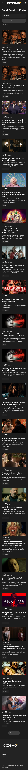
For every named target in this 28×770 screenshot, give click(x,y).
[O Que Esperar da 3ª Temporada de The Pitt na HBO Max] (14, 703)
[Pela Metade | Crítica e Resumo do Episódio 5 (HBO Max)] (14, 426)
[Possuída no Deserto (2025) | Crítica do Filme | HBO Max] (14, 73)
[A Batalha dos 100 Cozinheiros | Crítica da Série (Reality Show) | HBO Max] (14, 107)
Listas (4, 62)
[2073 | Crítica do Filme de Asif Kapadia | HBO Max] (14, 565)
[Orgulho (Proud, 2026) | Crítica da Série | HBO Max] (14, 252)
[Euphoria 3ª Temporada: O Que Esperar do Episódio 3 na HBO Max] (14, 634)
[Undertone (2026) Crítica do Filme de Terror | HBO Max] (14, 145)
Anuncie (4, 756)
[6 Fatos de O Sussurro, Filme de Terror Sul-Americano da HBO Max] (14, 321)
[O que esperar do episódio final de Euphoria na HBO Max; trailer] (14, 390)
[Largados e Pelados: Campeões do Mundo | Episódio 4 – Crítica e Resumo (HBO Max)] (14, 216)
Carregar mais (14, 733)
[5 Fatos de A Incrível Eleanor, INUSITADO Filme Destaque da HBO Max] (14, 180)
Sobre (3, 752)
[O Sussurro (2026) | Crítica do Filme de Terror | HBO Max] (14, 355)
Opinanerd (5, 96)
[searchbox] (14, 16)
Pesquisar (14, 21)
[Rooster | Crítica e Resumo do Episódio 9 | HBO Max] (14, 495)
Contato (4, 754)
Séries (4, 415)
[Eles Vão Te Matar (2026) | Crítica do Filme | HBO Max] (14, 287)
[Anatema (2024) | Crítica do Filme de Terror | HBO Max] (14, 600)
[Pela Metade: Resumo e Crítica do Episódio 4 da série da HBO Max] (14, 460)
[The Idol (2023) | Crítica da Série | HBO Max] (14, 668)
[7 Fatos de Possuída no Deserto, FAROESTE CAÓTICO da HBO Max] (14, 37)
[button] (3, 3)
